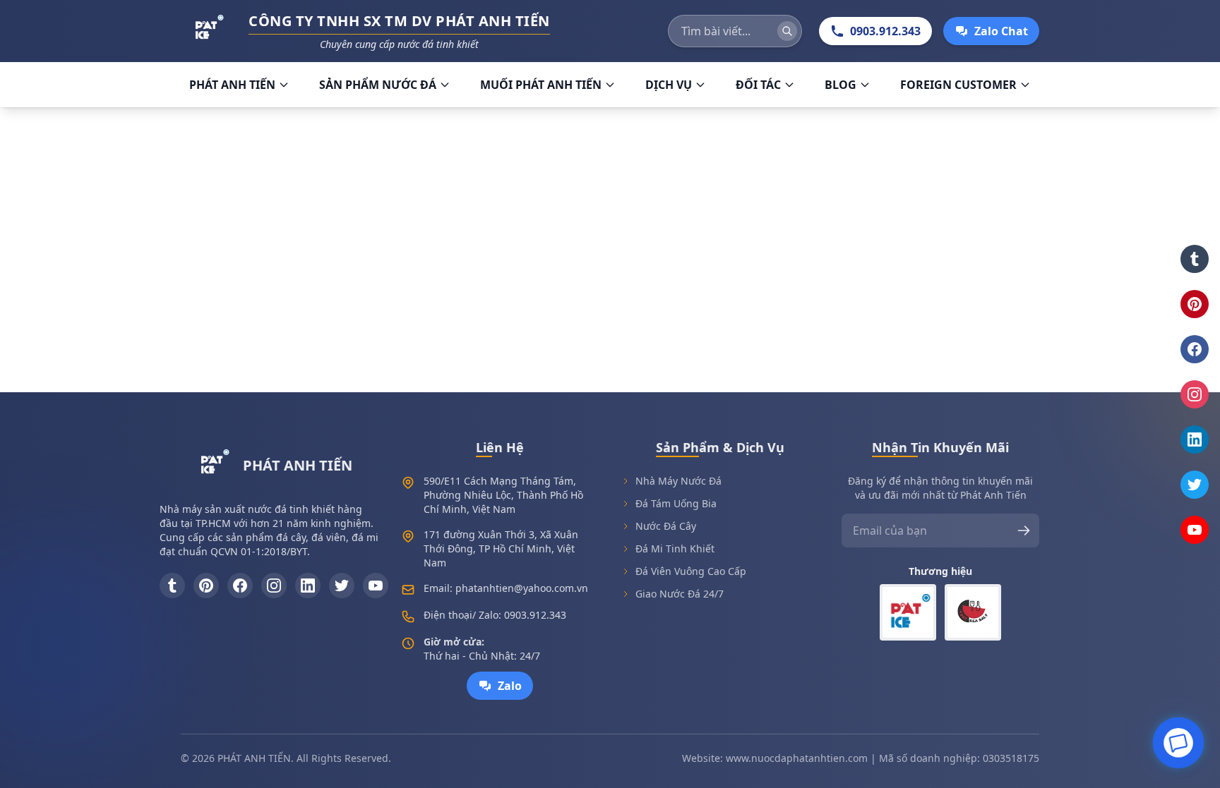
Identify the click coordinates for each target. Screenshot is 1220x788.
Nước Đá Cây (665, 526)
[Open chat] (1178, 741)
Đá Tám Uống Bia (676, 503)
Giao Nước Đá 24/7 (679, 593)
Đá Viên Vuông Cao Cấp (690, 571)
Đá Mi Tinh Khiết (674, 548)
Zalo (510, 685)
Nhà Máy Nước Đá (678, 480)
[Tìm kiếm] (787, 31)
